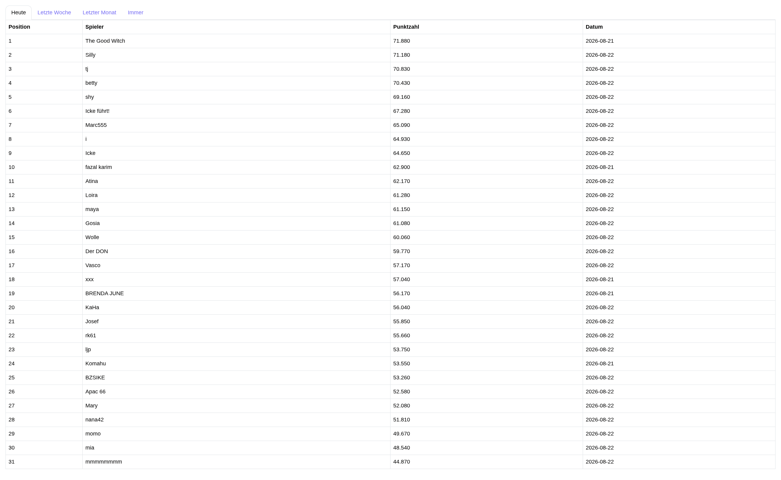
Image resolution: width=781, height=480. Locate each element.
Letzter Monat (99, 12)
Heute (18, 12)
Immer (135, 12)
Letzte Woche (54, 12)
